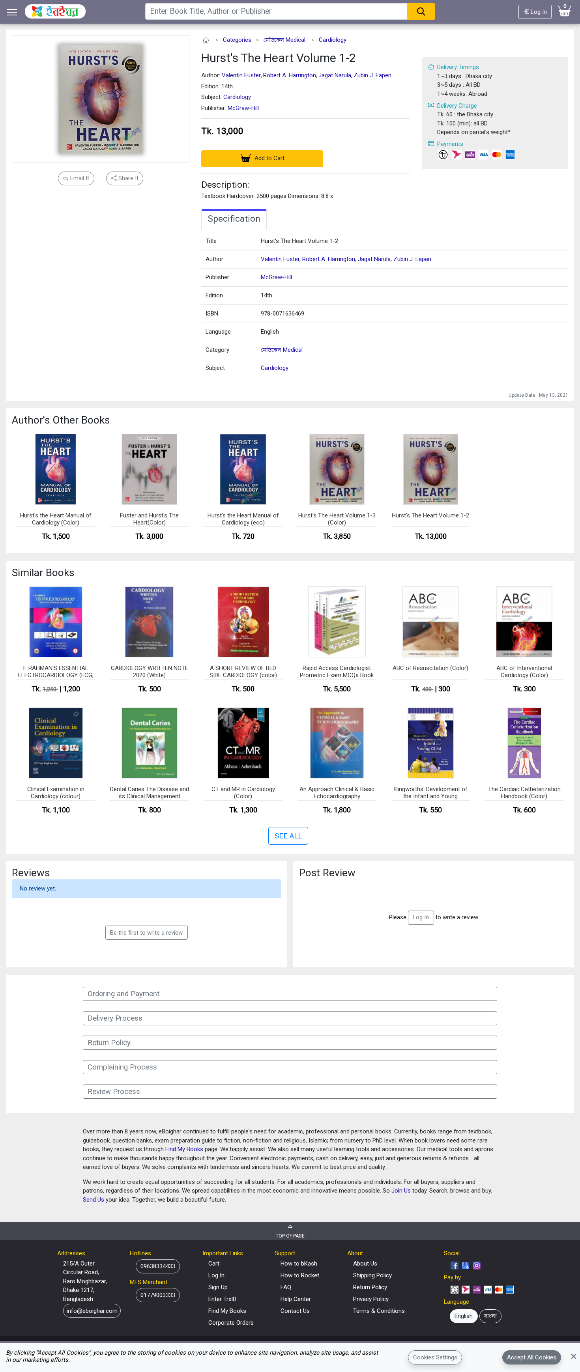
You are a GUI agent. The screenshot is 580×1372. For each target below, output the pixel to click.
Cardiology (332, 39)
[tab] (234, 220)
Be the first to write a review (146, 932)
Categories (237, 39)
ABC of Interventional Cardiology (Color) (524, 672)
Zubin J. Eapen (372, 75)
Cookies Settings (435, 1357)
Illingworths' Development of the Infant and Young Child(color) (431, 793)
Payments (450, 143)
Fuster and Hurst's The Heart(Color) (149, 519)
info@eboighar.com (92, 1310)
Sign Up (218, 1287)
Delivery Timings (458, 67)
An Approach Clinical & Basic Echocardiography (336, 793)
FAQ (286, 1287)
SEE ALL (288, 836)
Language (218, 331)
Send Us (93, 1199)
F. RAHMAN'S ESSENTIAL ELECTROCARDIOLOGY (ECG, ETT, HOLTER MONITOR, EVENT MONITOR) (56, 672)
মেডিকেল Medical (284, 39)
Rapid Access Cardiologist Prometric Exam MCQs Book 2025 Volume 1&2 (337, 672)
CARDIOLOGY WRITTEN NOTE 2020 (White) (149, 672)
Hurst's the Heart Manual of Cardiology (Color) (56, 519)
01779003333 (157, 1295)
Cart (213, 1263)
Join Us (401, 1190)
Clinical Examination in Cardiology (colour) (55, 793)
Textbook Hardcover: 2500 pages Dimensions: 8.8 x (267, 196)
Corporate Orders (231, 1322)
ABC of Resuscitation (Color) (430, 668)
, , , (346, 259)
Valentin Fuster (241, 75)
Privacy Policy (371, 1299)
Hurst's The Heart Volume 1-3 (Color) (337, 519)
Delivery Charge (457, 105)
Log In (538, 11)
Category (217, 349)
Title (211, 241)
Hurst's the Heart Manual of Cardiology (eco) (243, 519)
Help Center (296, 1299)
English (270, 331)
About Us (365, 1263)
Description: (225, 184)
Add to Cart (268, 158)
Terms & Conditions (379, 1310)
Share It (127, 178)
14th (266, 295)
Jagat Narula (334, 75)
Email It (79, 178)
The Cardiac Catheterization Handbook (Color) (524, 793)
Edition (214, 295)
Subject (215, 367)
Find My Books (184, 1149)
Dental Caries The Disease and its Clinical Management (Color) (149, 793)
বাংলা (490, 1316)
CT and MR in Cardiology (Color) (243, 793)
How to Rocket (300, 1275)
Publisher (217, 277)
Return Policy (370, 1287)
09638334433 (157, 1266)
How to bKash (299, 1263)
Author (214, 259)
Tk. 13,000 (222, 131)
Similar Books (43, 573)
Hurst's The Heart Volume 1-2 (278, 58)
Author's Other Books (61, 420)
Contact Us (295, 1310)
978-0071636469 (282, 313)
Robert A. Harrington (289, 75)
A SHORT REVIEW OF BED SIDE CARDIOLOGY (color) (243, 672)
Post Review (327, 873)
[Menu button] (12, 12)
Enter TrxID (222, 1299)
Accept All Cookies (531, 1357)
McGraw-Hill (243, 108)
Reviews (31, 873)
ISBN (212, 313)
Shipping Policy (372, 1275)
